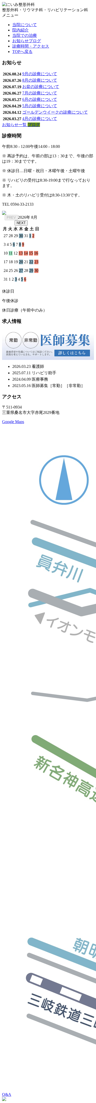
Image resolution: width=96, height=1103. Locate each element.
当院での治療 (24, 35)
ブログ (34, 125)
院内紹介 (20, 30)
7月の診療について (39, 93)
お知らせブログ (26, 41)
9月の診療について (39, 74)
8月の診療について (39, 80)
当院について (24, 25)
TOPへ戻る (22, 51)
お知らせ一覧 (15, 125)
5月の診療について (39, 106)
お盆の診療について (40, 86)
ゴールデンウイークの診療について (55, 112)
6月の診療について (39, 99)
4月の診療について (39, 118)
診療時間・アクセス (30, 46)
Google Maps (13, 422)
